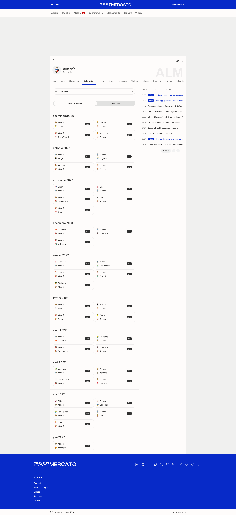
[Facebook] (155, 464)
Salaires (145, 81)
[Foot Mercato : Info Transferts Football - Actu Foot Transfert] (115, 4)
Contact (37, 483)
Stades (168, 81)
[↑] (173, 150)
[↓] (178, 150)
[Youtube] (174, 464)
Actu (63, 81)
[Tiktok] (193, 464)
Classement (74, 81)
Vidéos (37, 492)
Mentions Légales (41, 487)
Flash (145, 89)
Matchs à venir (75, 103)
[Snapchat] (186, 464)
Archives (38, 496)
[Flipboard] (180, 464)
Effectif (101, 81)
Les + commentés (165, 89)
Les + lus (153, 89)
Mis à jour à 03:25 (179, 512)
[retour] (54, 60)
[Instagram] (168, 464)
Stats (111, 81)
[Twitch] (199, 464)
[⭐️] (182, 60)
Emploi (37, 500)
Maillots (134, 81)
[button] (55, 4)
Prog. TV (157, 81)
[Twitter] (161, 464)
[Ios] (143, 464)
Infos (54, 81)
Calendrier (89, 81)
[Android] (137, 464)
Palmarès (180, 81)
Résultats (116, 103)
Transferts (122, 81)
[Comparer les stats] (177, 60)
